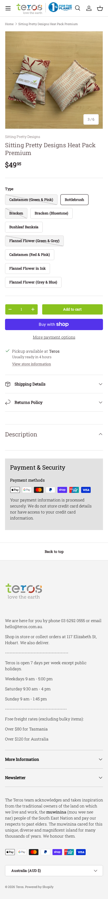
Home (9, 24)
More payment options (54, 337)
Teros (20, 887)
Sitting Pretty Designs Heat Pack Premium (48, 24)
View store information (31, 363)
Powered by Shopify (39, 887)
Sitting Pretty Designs (22, 136)
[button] (99, 8)
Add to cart (72, 309)
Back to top (54, 551)
